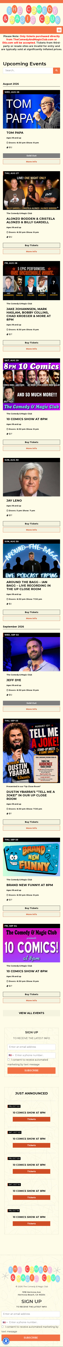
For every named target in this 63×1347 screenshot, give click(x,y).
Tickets (31, 1119)
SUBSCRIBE (31, 1070)
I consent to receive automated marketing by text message (27, 1062)
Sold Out (31, 155)
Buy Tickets (31, 245)
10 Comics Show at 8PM (29, 1112)
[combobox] (11, 1055)
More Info (31, 161)
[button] (59, 30)
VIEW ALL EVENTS (31, 1013)
